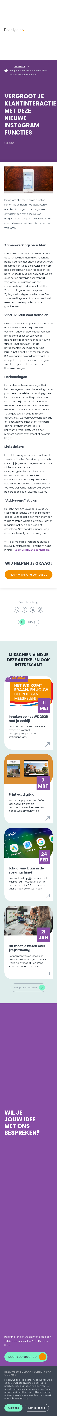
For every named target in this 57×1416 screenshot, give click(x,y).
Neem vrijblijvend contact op (28, 574)
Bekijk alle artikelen (25, 987)
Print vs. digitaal (22, 794)
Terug (31, 622)
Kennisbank (19, 66)
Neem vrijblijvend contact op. (32, 550)
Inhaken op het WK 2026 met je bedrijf (28, 718)
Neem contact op (22, 1356)
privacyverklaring (19, 1398)
